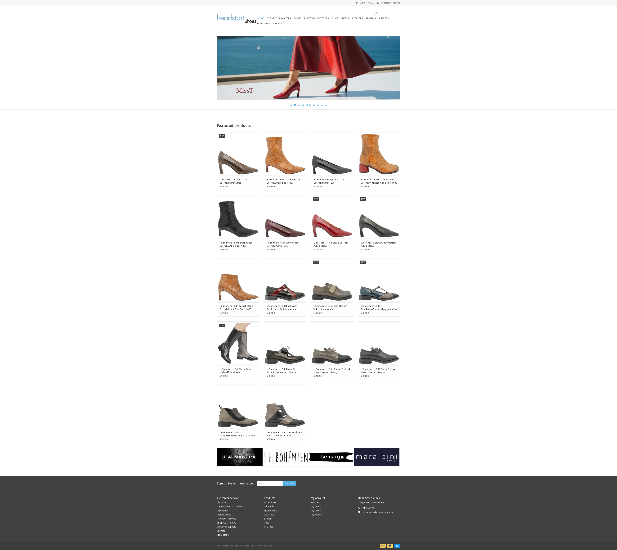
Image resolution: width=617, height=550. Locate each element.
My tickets (316, 510)
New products (271, 510)
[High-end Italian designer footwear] (236, 18)
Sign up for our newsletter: (236, 483)
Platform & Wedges (316, 18)
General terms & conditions (231, 506)
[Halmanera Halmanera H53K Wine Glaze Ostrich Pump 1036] (285, 217)
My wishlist (316, 514)
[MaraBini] (331, 457)
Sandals (371, 18)
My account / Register (390, 2)
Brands (277, 23)
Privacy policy (224, 514)
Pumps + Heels (340, 18)
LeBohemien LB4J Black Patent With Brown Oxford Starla (283, 371)
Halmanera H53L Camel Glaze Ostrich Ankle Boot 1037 (283, 181)
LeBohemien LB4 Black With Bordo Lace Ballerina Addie (282, 307)
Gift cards (263, 23)
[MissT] (376, 457)
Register (315, 502)
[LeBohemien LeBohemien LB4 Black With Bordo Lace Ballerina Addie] (285, 280)
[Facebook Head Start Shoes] (391, 483)
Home (260, 18)
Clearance (269, 514)
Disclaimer (222, 510)
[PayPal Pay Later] (389, 545)
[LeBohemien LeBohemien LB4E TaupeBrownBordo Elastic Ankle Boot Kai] (238, 407)
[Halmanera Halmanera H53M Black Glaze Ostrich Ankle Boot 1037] (238, 217)
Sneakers (357, 18)
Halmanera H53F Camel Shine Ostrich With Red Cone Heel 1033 (379, 181)
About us (221, 502)
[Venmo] (396, 545)
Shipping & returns (226, 522)
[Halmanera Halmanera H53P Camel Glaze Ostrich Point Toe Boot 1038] (238, 280)
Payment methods (226, 518)
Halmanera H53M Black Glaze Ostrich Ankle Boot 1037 (235, 244)
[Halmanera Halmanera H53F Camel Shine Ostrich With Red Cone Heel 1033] (379, 154)
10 (326, 105)
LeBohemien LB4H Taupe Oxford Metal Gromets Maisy (331, 371)
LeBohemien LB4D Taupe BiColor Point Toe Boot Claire (285, 434)
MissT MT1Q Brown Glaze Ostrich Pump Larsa (233, 181)
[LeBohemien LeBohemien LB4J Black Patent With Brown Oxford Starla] (285, 343)
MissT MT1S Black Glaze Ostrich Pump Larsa (378, 244)
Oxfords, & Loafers (279, 18)
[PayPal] (382, 545)
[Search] (376, 13)
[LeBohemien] (240, 457)
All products (270, 502)
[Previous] (223, 69)
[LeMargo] (285, 457)
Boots (297, 18)
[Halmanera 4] (308, 68)
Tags (266, 522)
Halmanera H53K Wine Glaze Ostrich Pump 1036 (282, 244)
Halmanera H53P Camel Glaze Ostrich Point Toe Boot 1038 (236, 307)
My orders (316, 506)
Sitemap (221, 530)
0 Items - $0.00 (366, 2)
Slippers (384, 18)
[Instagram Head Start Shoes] (397, 483)
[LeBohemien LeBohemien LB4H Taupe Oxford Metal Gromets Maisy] (332, 343)
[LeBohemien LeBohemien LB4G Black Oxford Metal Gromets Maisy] (379, 343)
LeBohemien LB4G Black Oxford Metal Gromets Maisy (378, 371)
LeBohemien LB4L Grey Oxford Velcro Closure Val (330, 307)
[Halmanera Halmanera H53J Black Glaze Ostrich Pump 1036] (332, 154)
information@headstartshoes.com (380, 512)
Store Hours (223, 534)
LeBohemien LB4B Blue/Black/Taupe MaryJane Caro (379, 307)
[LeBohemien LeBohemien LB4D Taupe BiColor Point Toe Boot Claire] (285, 407)
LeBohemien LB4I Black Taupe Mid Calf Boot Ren (236, 371)
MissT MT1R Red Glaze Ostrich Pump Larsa (330, 244)
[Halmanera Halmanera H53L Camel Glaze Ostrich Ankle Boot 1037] (285, 154)
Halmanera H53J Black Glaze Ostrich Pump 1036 (329, 181)
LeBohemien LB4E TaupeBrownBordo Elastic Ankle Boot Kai (237, 434)
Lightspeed (267, 545)
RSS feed (268, 526)
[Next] (394, 69)
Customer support (226, 526)
